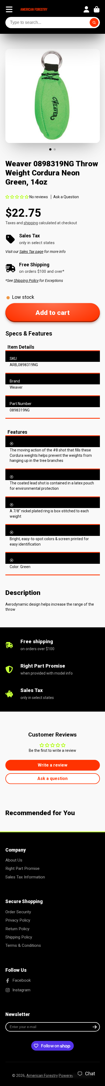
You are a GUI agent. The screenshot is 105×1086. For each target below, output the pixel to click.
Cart (96, 9)
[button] (17, 197)
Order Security (18, 912)
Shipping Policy (18, 937)
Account (86, 9)
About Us (13, 860)
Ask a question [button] (52, 778)
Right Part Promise (22, 868)
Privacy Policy (17, 920)
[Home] (33, 9)
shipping (31, 223)
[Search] (94, 22)
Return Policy (17, 928)
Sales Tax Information (25, 877)
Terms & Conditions (23, 945)
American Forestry (42, 1075)
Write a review (52, 765)
